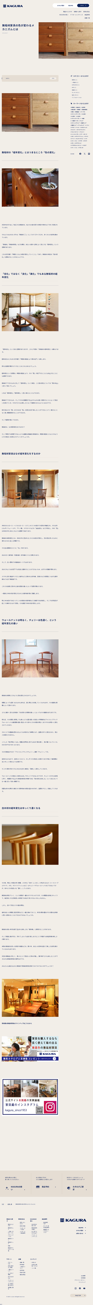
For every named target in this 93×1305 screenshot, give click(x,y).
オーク (85, 134)
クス (73, 141)
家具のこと (74, 80)
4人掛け (84, 114)
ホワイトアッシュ (79, 136)
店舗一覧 (22, 1262)
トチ (86, 138)
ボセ (73, 143)
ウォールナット (75, 132)
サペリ (86, 136)
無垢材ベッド (10, 1242)
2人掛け (78, 116)
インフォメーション (77, 97)
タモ (73, 136)
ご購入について (10, 1270)
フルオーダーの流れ (22, 1228)
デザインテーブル (10, 1235)
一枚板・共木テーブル (10, 1232)
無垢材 (78, 109)
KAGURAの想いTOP (34, 1225)
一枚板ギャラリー (22, 1267)
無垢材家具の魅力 (34, 1228)
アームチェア (81, 125)
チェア (81, 120)
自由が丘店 (22, 1272)
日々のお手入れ (10, 1277)
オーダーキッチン (81, 129)
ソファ (87, 125)
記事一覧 (10, 1204)
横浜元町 (74, 109)
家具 (73, 112)
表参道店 (22, 1264)
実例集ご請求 (10, 1288)
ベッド (77, 127)
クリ (73, 147)
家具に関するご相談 (10, 1266)
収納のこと (74, 90)
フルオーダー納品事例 (22, 1232)
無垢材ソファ (10, 1239)
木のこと (74, 87)
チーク (73, 138)
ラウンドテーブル (75, 118)
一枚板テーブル (75, 120)
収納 (9, 1246)
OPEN (53, 78)
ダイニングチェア (76, 123)
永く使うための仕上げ (34, 1232)
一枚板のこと (75, 82)
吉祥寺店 (22, 1270)
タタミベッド (84, 127)
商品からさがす (10, 1225)
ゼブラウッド (78, 143)
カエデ (84, 145)
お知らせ (34, 1262)
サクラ (85, 141)
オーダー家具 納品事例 (46, 1226)
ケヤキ (80, 141)
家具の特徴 (22, 1226)
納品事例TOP (45, 1223)
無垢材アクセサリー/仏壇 (11, 1249)
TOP (3, 1204)
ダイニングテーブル (76, 114)
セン (76, 141)
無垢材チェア (10, 1228)
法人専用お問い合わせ (10, 1284)
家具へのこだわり (22, 1223)
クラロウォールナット (77, 145)
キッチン (74, 129)
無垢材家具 (84, 109)
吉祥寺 (83, 107)
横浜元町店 (22, 1274)
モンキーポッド (79, 138)
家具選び (77, 112)
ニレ (76, 147)
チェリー (82, 132)
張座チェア (74, 125)
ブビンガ (81, 147)
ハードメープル (75, 134)
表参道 (73, 107)
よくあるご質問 (10, 1273)
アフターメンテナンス (34, 1235)
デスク (73, 127)
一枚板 (82, 118)
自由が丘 (78, 107)
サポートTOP (10, 1263)
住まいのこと (75, 95)
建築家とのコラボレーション (46, 1231)
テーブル (83, 112)
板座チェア (83, 123)
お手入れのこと (76, 85)
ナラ (81, 134)
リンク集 (34, 1268)
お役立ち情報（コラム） (35, 1265)
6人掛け (73, 116)
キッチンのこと (76, 92)
